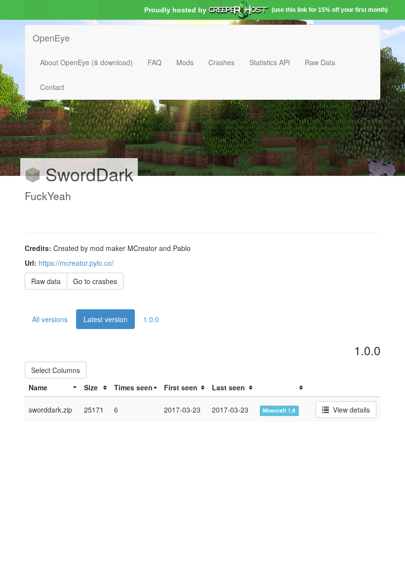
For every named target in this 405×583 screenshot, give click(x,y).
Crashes (221, 62)
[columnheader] (52, 387)
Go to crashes (95, 281)
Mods (185, 62)
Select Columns (55, 370)
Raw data (46, 281)
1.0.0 (151, 319)
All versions (50, 319)
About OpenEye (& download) (86, 62)
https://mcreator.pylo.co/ (76, 263)
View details (349, 410)
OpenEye (51, 37)
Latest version (105, 319)
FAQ (155, 62)
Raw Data (320, 62)
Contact (52, 87)
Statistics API (269, 62)
